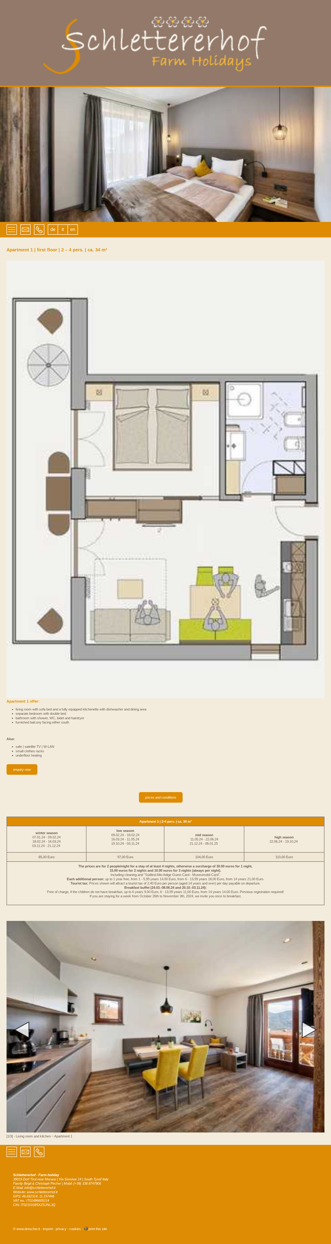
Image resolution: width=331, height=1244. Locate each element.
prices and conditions (160, 797)
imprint (48, 1229)
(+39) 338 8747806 (87, 1183)
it (63, 229)
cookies (75, 1229)
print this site (97, 1229)
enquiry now (22, 769)
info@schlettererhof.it (39, 1188)
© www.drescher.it (26, 1229)
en (72, 229)
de (52, 229)
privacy (61, 1229)
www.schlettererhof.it (42, 1192)
